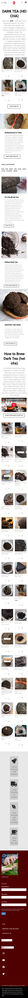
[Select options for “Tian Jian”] (22, 627)
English (6, 947)
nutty (15, 169)
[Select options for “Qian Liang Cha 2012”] (22, 441)
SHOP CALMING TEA (10, 343)
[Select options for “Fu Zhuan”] (8, 603)
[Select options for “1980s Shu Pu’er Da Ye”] (8, 721)
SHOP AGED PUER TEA (12, 156)
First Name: (4, 894)
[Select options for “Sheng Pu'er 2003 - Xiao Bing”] (8, 513)
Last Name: (4, 901)
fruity (6, 169)
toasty (24, 169)
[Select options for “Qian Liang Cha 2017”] (8, 100)
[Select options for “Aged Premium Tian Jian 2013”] (8, 466)
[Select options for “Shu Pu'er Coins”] (8, 674)
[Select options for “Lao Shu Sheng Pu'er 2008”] (22, 558)
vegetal (15, 171)
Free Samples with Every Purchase (14, 817)
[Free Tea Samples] (14, 807)
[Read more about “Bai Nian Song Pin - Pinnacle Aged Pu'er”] (22, 489)
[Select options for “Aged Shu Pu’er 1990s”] (22, 535)
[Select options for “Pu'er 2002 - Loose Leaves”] (22, 76)
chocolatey (9, 171)
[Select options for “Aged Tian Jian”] (22, 651)
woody (3, 171)
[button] (8, 698)
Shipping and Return (10, 929)
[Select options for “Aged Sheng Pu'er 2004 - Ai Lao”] (8, 628)
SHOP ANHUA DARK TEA (11, 285)
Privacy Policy (4, 910)
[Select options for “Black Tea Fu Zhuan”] (22, 674)
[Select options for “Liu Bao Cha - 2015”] (8, 535)
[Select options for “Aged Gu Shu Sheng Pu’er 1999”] (22, 697)
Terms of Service (13, 910)
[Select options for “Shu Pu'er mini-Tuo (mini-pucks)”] (8, 442)
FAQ (3, 924)
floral (2, 169)
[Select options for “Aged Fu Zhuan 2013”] (22, 580)
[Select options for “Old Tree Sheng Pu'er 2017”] (8, 76)
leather (11, 169)
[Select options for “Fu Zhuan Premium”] (8, 580)
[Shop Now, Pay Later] (14, 832)
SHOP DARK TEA (14, 106)
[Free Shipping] (14, 784)
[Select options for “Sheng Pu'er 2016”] (8, 651)
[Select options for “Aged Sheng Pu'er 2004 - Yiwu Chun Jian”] (22, 513)
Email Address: (5, 886)
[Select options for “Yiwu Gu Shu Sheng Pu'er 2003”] (22, 466)
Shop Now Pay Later (14, 840)
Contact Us (6, 933)
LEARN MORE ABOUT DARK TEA (14, 415)
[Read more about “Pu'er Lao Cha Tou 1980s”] (8, 488)
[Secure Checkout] (14, 761)
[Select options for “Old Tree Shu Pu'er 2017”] (8, 743)
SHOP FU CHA (8, 225)
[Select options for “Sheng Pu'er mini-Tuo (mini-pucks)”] (22, 99)
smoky (19, 169)
